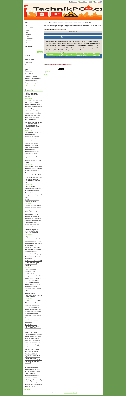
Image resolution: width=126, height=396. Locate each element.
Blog (27, 43)
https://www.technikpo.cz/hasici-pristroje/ (60, 64)
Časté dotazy (29, 38)
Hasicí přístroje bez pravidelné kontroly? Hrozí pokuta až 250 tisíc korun (33, 326)
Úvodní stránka (73, 2)
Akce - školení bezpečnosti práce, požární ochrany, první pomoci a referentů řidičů (33, 180)
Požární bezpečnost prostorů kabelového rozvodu (31, 94)
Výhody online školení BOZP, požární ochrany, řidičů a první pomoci (32, 231)
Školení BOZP (30, 28)
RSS (90, 2)
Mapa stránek (83, 2)
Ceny (27, 36)
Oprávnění (28, 40)
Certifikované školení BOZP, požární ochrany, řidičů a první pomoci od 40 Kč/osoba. (33, 263)
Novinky (28, 32)
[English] (101, 2)
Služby (28, 30)
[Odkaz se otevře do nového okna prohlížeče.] (73, 37)
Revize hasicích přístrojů (70, 393)
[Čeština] (99, 2)
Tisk (95, 2)
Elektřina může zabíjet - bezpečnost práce (32, 200)
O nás (45, 22)
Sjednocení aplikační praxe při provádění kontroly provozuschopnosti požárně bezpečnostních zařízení (33, 125)
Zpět (45, 74)
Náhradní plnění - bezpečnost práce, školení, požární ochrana (33, 295)
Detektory (28, 34)
